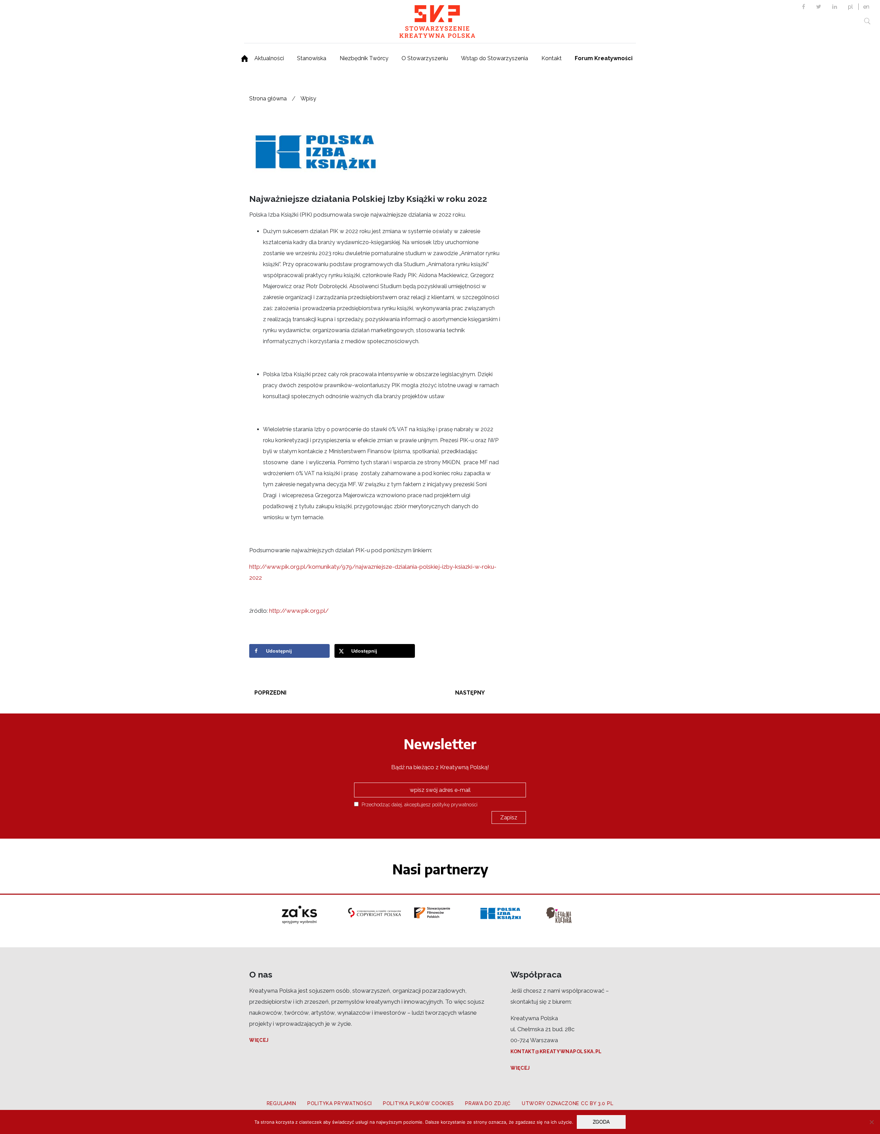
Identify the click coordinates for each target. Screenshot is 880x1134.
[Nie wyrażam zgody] (871, 1122)
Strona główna (268, 98)
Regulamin (281, 1103)
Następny (470, 692)
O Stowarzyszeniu (425, 58)
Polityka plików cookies (418, 1103)
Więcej (259, 1040)
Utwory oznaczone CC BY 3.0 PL (567, 1103)
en (866, 6)
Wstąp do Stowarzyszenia (494, 58)
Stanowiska (311, 58)
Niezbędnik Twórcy (364, 58)
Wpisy (308, 98)
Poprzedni (270, 692)
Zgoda (601, 1122)
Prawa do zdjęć (488, 1103)
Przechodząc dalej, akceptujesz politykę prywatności (418, 804)
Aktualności (269, 58)
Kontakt (551, 58)
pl (850, 6)
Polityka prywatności (339, 1103)
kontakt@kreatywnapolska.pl (556, 1051)
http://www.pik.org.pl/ (299, 610)
